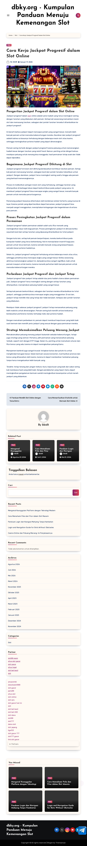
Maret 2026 (13, 581)
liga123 (11, 730)
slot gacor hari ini (15, 703)
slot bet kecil (13, 670)
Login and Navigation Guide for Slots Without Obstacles (31, 527)
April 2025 (12, 598)
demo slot (12, 724)
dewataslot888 (14, 685)
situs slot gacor (14, 661)
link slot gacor (13, 739)
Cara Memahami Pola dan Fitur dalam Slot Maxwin (28, 516)
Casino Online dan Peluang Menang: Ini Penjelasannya (30, 533)
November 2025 (14, 587)
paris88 (11, 691)
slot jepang (12, 727)
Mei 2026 (12, 576)
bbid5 (15, 62)
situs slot (11, 694)
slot (29, 116)
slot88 (10, 718)
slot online (12, 697)
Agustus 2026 (14, 564)
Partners (14, 744)
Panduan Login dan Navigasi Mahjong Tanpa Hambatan (30, 522)
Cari (10, 485)
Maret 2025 (12, 604)
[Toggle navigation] (8, 15)
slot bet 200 (13, 712)
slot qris (11, 700)
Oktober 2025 (13, 593)
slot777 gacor (13, 736)
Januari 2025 (13, 615)
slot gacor (12, 664)
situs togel (12, 667)
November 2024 (14, 626)
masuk (21, 474)
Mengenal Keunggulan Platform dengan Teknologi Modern (31, 511)
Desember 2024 (14, 621)
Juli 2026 (12, 570)
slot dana (11, 715)
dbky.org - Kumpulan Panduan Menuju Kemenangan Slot (42, 15)
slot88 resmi (13, 658)
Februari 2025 (14, 610)
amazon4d (12, 682)
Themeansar (60, 843)
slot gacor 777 (13, 733)
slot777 (11, 721)
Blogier (50, 843)
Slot (9, 45)
